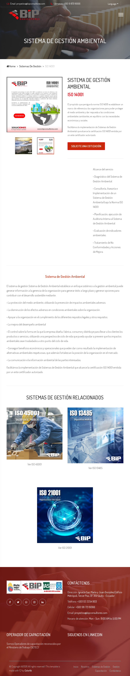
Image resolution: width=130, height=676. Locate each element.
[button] (15, 447)
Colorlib (28, 590)
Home (12, 66)
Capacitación (101, 590)
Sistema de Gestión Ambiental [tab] (65, 276)
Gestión (116, 586)
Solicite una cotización (86, 146)
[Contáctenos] (34, 103)
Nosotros (85, 586)
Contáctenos (115, 590)
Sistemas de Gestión (30, 66)
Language (112, 3)
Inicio (75, 586)
